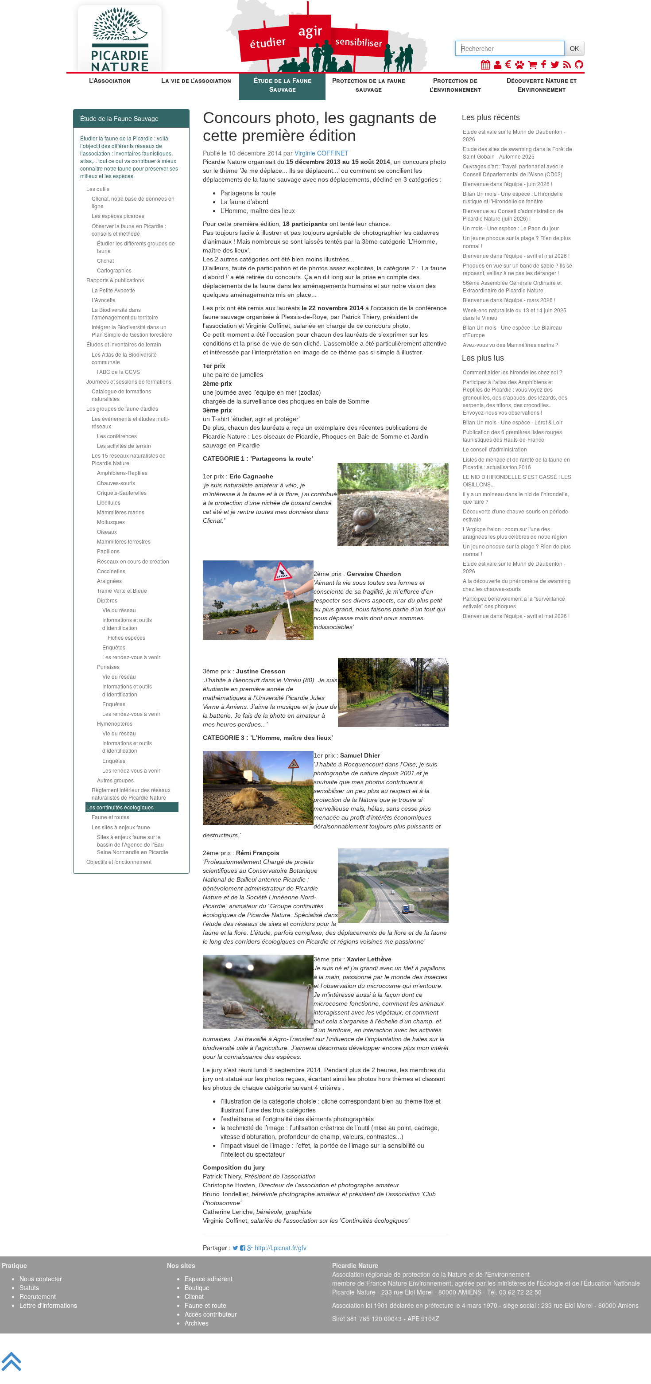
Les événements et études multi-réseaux (131, 422)
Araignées (109, 580)
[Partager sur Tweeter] (236, 1247)
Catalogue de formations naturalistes (121, 394)
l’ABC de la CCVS (118, 371)
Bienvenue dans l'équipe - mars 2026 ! (509, 299)
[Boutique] (532, 64)
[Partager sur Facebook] (242, 1247)
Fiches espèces (126, 637)
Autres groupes (115, 780)
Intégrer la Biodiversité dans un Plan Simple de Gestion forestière (132, 330)
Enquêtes (113, 647)
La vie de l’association (196, 80)
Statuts (29, 1287)
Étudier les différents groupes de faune (136, 246)
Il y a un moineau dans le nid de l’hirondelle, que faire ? (516, 497)
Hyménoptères (114, 723)
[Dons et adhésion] (508, 64)
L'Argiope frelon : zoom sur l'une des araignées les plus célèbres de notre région (515, 532)
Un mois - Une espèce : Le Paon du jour (511, 228)
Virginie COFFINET (321, 152)
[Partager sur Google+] (250, 1247)
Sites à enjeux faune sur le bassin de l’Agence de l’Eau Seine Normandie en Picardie (132, 844)
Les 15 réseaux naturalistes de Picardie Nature (129, 459)
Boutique (197, 1287)
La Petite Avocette (113, 290)
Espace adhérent (208, 1278)
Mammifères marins (120, 512)
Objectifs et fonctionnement (118, 861)
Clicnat (105, 260)
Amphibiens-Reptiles (122, 472)
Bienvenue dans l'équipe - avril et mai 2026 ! (516, 255)
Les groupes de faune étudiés (122, 408)
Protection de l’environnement (455, 84)
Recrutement (37, 1296)
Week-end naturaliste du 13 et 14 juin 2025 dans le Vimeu (514, 313)
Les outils (97, 188)
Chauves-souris (116, 482)
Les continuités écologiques (120, 807)
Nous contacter (40, 1278)
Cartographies (114, 270)
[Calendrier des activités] (485, 64)
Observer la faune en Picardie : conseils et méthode (129, 229)
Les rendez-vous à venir (131, 657)
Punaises (108, 666)
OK (574, 48)
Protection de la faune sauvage (368, 84)
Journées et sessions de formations (128, 381)
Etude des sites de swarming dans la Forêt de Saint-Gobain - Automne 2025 (517, 152)
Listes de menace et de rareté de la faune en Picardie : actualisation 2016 (516, 462)
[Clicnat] (519, 64)
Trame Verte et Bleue (122, 590)
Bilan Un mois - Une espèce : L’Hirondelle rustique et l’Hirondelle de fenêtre (513, 197)
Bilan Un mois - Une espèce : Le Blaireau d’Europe (512, 330)
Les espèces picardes (118, 215)
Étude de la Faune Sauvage (282, 84)
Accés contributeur (211, 1314)
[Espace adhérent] (497, 64)
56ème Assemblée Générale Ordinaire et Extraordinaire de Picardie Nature (512, 286)
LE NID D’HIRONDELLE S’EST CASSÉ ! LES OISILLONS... (517, 480)
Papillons (108, 551)
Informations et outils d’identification (127, 623)
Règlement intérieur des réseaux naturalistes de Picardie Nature (131, 793)
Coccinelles (111, 571)
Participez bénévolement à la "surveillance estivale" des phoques (514, 602)
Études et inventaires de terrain (123, 344)
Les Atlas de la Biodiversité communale (124, 357)
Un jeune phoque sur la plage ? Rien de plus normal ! (517, 241)
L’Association (110, 80)
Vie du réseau (119, 610)
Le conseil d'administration (495, 449)
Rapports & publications (115, 280)
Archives (197, 1322)
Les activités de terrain (124, 445)
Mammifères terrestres (124, 541)
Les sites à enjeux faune (121, 827)
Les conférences (117, 435)
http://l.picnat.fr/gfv (280, 1247)
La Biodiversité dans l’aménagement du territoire (125, 313)
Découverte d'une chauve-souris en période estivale (515, 514)
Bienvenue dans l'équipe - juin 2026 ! (507, 183)
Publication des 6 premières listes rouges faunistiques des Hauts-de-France (512, 435)
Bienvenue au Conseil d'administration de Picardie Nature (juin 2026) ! (513, 214)
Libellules (108, 502)
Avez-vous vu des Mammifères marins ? (510, 344)
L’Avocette (104, 299)
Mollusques (111, 521)
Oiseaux (107, 531)
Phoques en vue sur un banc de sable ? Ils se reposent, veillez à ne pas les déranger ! (517, 268)
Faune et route (205, 1305)
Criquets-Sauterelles (122, 492)
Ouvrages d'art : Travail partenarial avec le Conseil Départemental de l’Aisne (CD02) (513, 169)
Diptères (107, 600)
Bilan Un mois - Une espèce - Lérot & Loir (512, 422)
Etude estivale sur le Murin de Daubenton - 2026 (514, 135)
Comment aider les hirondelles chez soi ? (512, 372)
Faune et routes (110, 816)
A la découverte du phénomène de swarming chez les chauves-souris (517, 584)
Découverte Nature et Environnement (542, 84)
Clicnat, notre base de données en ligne (133, 202)
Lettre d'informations (48, 1305)
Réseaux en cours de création (133, 561)
